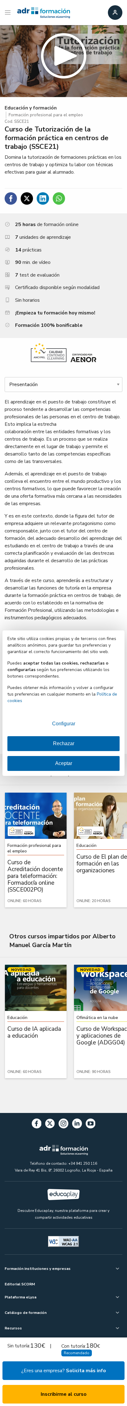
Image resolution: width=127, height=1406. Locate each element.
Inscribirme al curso (64, 1394)
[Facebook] (37, 1125)
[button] (63, 61)
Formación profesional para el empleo (46, 115)
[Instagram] (63, 1125)
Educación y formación (31, 108)
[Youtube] (91, 1125)
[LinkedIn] (77, 1125)
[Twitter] (50, 1125)
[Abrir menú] (8, 13)
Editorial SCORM (20, 1284)
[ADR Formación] (43, 12)
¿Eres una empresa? (63, 1370)
